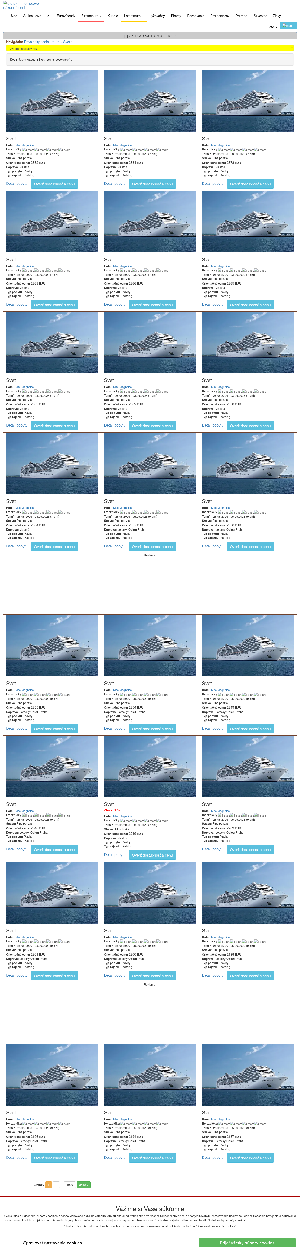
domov (83, 1184)
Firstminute (90, 15)
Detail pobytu (17, 183)
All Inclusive (32, 15)
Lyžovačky (157, 15)
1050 (70, 1184)
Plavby (176, 15)
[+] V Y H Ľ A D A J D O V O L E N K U (150, 36)
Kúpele (113, 15)
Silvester (260, 15)
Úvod (13, 15)
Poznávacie (195, 15)
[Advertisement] (150, 585)
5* (49, 15)
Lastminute (133, 15)
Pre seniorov (219, 15)
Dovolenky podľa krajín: (41, 41)
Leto (271, 26)
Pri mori (242, 15)
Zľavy (277, 15)
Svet (66, 41)
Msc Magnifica (24, 145)
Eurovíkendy (66, 15)
